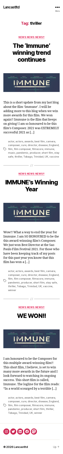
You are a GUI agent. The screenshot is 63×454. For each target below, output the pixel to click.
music (11, 152)
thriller (18, 156)
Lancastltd (11, 7)
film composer (22, 149)
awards (28, 141)
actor (11, 141)
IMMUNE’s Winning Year (31, 185)
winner (12, 290)
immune (49, 149)
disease (43, 145)
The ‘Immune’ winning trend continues (31, 52)
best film (39, 141)
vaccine (54, 156)
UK (46, 156)
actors (19, 141)
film (10, 149)
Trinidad (39, 156)
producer (35, 152)
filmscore (37, 149)
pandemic (22, 152)
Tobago (27, 156)
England (54, 145)
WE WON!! (31, 315)
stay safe (51, 282)
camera (50, 141)
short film (47, 152)
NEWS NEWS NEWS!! (31, 37)
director (32, 145)
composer (14, 145)
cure (23, 145)
